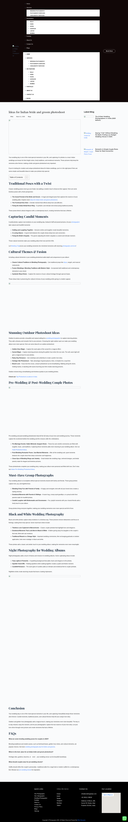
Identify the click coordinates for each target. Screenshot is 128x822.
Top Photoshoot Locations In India (26, 376)
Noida (32, 26)
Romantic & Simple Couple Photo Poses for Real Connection (106, 150)
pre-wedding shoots (25, 770)
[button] (61, 51)
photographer (75, 222)
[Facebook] (17, 800)
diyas (65, 262)
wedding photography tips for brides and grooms (40, 747)
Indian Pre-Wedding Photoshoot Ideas (23, 469)
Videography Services (37, 15)
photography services (69, 246)
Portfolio (29, 36)
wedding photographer (53, 338)
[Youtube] (21, 800)
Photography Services (37, 13)
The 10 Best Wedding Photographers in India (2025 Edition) (105, 118)
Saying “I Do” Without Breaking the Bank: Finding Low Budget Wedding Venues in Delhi (106, 134)
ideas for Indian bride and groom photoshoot (43, 200)
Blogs (28, 48)
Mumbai (32, 33)
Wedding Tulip (15, 246)
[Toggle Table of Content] (26, 177)
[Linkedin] (25, 800)
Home (28, 3)
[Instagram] (13, 800)
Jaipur (32, 31)
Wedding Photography (37, 11)
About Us (29, 40)
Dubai (32, 24)
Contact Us (30, 44)
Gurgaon (33, 28)
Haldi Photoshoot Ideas (19, 449)
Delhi (31, 21)
